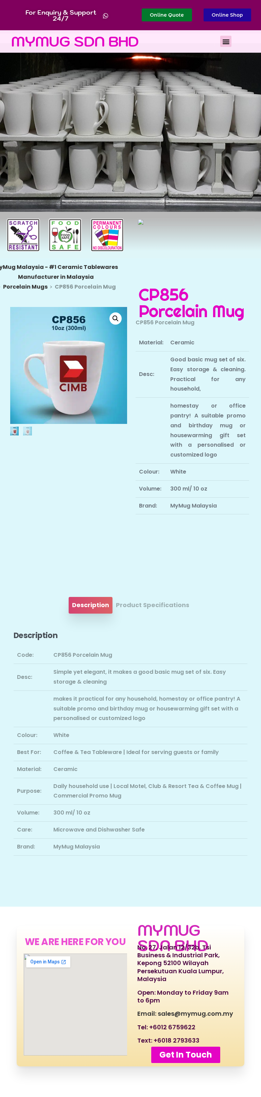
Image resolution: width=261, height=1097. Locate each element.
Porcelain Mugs (25, 287)
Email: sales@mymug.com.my (185, 1013)
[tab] (90, 605)
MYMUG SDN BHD (75, 41)
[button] (225, 41)
